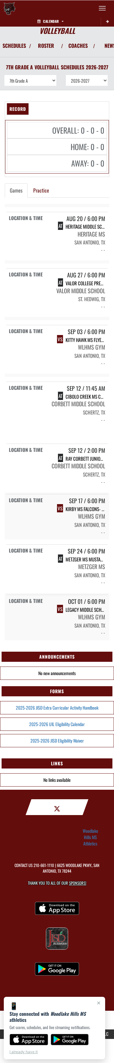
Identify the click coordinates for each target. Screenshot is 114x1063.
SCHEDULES (14, 45)
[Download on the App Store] (29, 1039)
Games (16, 190)
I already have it (24, 1051)
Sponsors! (77, 883)
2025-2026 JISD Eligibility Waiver (57, 740)
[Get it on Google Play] (70, 1039)
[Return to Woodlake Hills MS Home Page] (9, 8)
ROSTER (46, 45)
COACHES (78, 45)
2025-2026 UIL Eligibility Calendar (57, 724)
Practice (41, 190)
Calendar (51, 21)
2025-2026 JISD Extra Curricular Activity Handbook (57, 707)
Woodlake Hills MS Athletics (90, 837)
